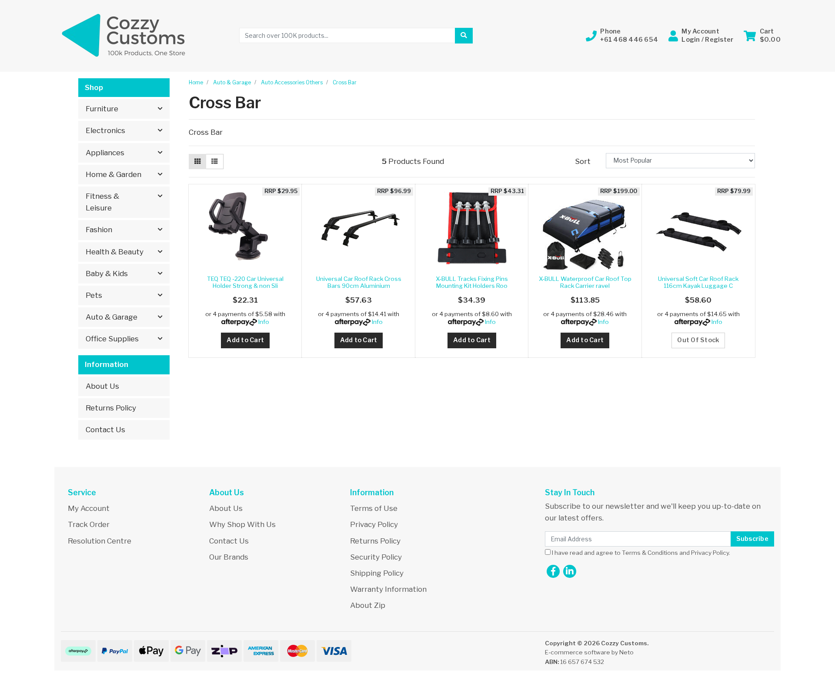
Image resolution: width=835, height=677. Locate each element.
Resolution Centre (99, 541)
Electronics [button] (105, 130)
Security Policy (376, 557)
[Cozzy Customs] (124, 35)
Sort (583, 161)
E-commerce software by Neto (589, 652)
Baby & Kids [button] (107, 273)
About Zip (367, 605)
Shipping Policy (377, 573)
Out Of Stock (698, 340)
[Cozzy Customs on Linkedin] (569, 571)
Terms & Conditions (650, 552)
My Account (89, 508)
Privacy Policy (374, 524)
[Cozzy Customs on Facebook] (553, 571)
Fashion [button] (99, 229)
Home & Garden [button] (113, 174)
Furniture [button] (102, 108)
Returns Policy (111, 408)
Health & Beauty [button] (115, 251)
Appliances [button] (105, 152)
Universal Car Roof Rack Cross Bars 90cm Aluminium (358, 282)
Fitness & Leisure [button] (102, 202)
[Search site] (463, 35)
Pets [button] (94, 295)
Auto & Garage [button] (111, 317)
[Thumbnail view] (197, 162)
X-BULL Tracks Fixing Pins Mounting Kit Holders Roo (472, 282)
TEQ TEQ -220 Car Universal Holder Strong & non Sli (245, 282)
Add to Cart (245, 340)
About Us (102, 386)
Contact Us (105, 429)
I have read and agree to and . (640, 552)
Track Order (89, 524)
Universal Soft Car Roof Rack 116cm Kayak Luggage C (698, 282)
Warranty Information (388, 589)
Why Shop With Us (242, 524)
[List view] (214, 162)
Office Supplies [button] (112, 338)
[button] (622, 35)
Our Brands (228, 557)
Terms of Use (373, 508)
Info (263, 321)
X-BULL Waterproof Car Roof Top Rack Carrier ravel (585, 282)
